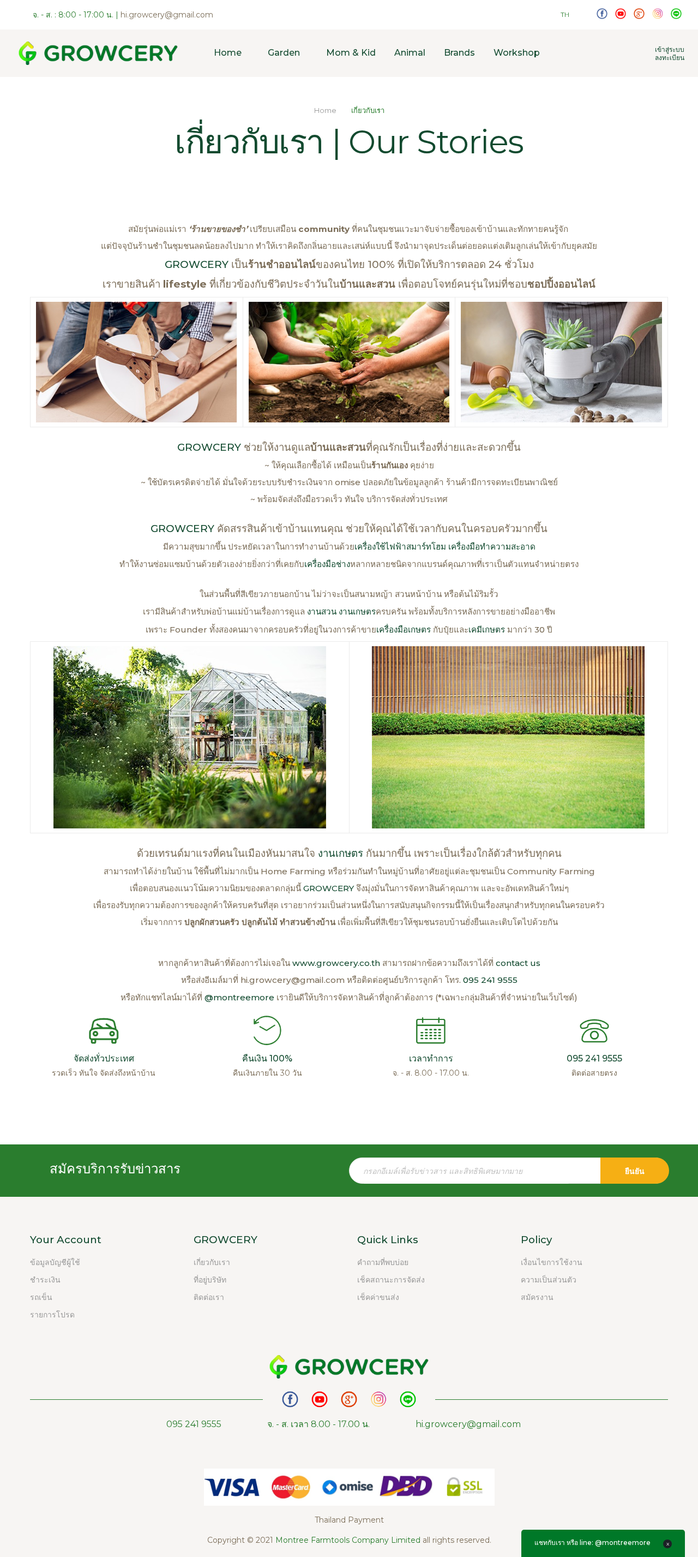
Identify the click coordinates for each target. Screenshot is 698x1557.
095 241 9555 (490, 980)
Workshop (517, 52)
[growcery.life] (657, 13)
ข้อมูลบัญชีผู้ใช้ (55, 1262)
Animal (409, 52)
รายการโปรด (52, 1315)
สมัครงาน (537, 1297)
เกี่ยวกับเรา (212, 1262)
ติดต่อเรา (209, 1297)
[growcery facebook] (602, 13)
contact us (518, 963)
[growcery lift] (620, 13)
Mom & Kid (351, 52)
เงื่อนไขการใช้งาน (551, 1262)
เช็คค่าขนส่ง (378, 1297)
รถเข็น (41, 1297)
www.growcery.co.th (336, 963)
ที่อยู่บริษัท (210, 1280)
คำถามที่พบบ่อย (382, 1262)
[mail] (639, 13)
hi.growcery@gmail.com (167, 15)
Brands (459, 52)
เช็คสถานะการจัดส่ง (391, 1280)
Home (326, 110)
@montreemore (239, 997)
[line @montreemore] (676, 13)
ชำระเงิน (45, 1280)
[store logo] (98, 53)
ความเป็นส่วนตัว (548, 1280)
